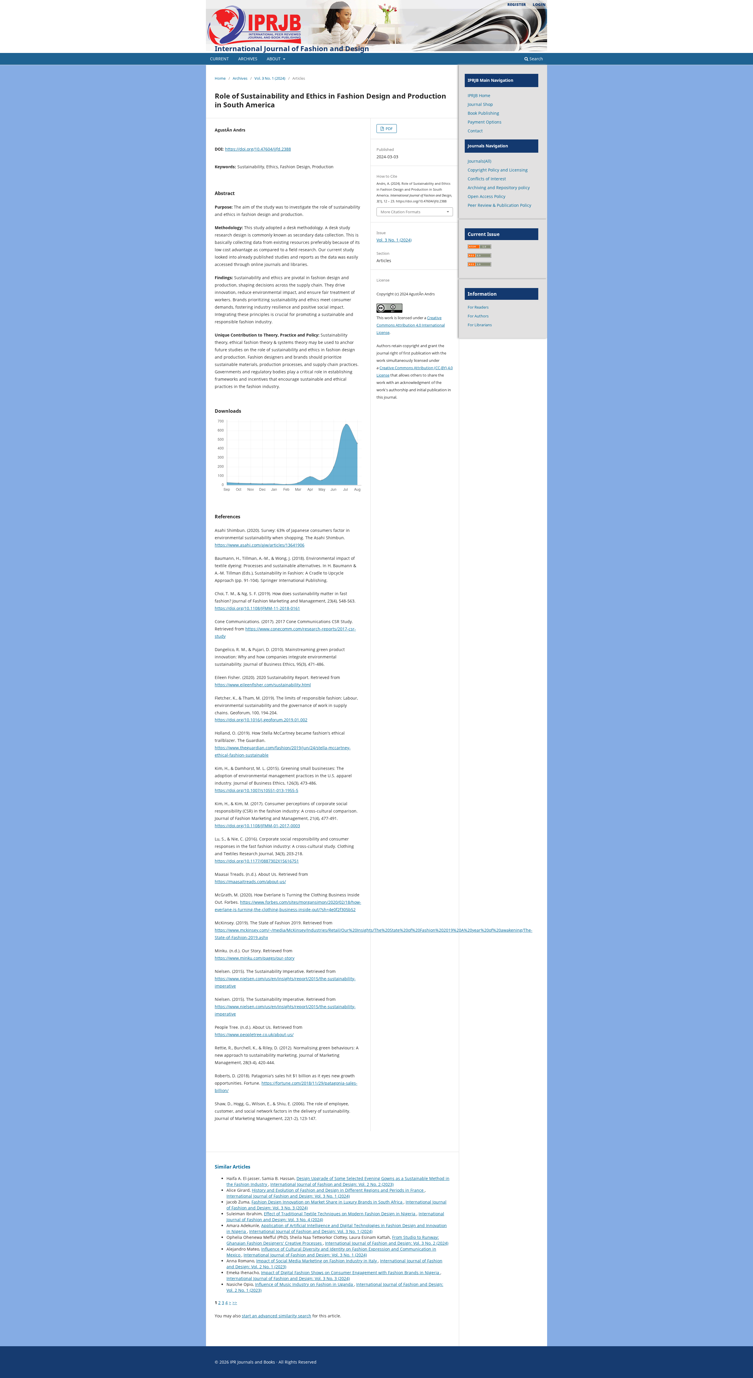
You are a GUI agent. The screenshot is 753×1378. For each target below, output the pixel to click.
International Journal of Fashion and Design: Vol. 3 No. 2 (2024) (386, 1243)
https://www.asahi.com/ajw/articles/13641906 (259, 545)
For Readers (478, 307)
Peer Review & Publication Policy (499, 205)
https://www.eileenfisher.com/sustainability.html (263, 685)
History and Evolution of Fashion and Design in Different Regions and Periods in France (338, 1190)
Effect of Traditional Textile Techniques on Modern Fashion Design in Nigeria (340, 1213)
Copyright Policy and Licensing (498, 170)
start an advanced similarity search (276, 1316)
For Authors (478, 316)
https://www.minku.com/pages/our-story (254, 958)
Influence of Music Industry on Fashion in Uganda (304, 1284)
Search (535, 58)
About (274, 58)
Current (219, 58)
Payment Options (485, 122)
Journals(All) (479, 161)
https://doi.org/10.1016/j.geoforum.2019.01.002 (261, 720)
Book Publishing (483, 113)
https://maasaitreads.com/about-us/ (250, 881)
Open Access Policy (486, 196)
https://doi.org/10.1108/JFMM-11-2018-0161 (257, 608)
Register (516, 4)
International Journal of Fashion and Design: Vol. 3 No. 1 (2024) (288, 1196)
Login (539, 4)
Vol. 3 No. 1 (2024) (269, 78)
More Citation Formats (400, 211)
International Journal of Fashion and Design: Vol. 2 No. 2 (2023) (332, 1184)
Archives (247, 58)
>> (234, 1302)
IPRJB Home (479, 95)
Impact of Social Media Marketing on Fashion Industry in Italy (317, 1261)
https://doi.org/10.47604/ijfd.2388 (258, 149)
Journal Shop (480, 104)
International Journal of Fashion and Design (292, 48)
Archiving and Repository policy (499, 187)
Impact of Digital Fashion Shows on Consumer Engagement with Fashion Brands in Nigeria (350, 1272)
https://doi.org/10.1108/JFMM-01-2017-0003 (257, 825)
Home (220, 78)
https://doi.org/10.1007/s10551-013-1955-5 (256, 790)
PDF (389, 128)
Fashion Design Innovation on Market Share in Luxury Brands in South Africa (327, 1202)
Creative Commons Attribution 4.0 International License (410, 325)
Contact (475, 131)
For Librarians (480, 324)
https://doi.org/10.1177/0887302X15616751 (257, 861)
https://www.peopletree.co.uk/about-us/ (254, 1034)
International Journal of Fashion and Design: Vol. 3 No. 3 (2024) (288, 1278)
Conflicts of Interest (487, 179)
